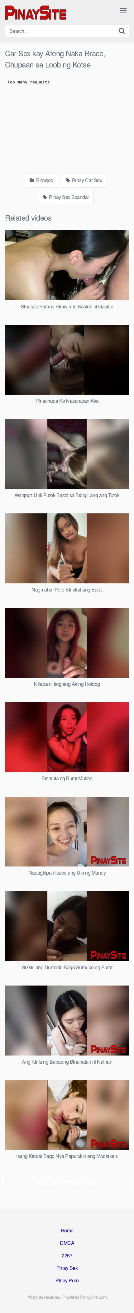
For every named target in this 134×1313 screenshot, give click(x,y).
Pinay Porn (67, 1280)
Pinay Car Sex (86, 180)
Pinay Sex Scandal (68, 197)
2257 (67, 1255)
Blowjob (44, 180)
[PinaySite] (36, 12)
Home (67, 1230)
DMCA (67, 1242)
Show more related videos (67, 1181)
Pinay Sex (67, 1267)
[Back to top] (123, 1299)
